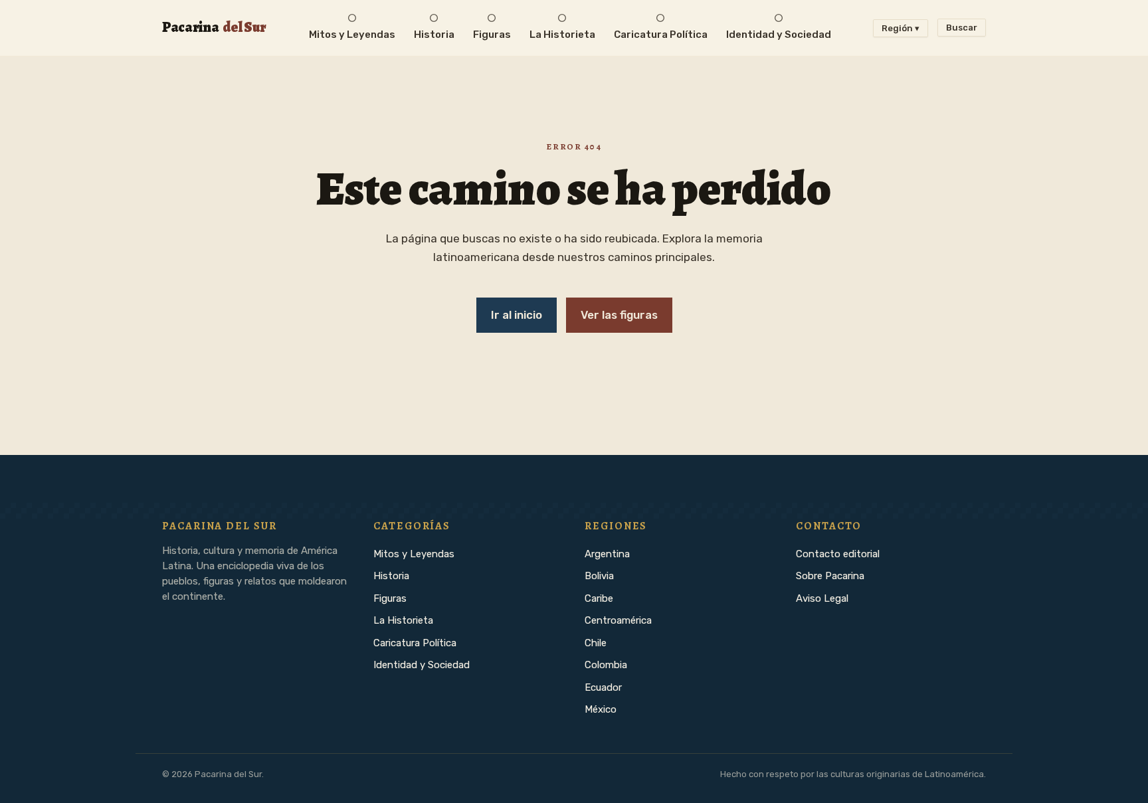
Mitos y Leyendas (413, 554)
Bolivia (599, 576)
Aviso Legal (822, 598)
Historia (391, 576)
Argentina (607, 554)
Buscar (961, 28)
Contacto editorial (838, 554)
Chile (596, 643)
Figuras (390, 598)
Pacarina (214, 27)
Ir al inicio (516, 314)
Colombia (606, 665)
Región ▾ (900, 28)
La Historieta (403, 620)
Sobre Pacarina (830, 576)
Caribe (599, 598)
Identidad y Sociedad (421, 665)
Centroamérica (618, 620)
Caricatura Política (414, 643)
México (601, 709)
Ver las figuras (619, 314)
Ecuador (603, 687)
